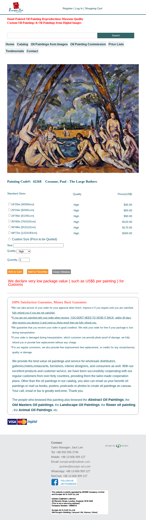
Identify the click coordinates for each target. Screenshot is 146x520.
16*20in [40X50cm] (22, 204)
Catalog (22, 44)
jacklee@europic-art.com (75, 466)
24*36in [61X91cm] (22, 215)
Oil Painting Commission (88, 44)
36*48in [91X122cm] (23, 227)
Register (68, 8)
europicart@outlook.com (75, 461)
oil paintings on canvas (115, 385)
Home (10, 44)
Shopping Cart (93, 8)
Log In (79, 8)
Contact (32, 51)
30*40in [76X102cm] (23, 221)
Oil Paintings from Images (49, 44)
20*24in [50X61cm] (22, 210)
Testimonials (15, 51)
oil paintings (56, 361)
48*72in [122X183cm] (24, 232)
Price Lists (116, 44)
